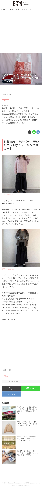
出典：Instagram (8, 194)
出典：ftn (38, 83)
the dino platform (23, 485)
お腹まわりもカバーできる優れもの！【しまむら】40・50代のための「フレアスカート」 (20, 77)
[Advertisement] (21, 32)
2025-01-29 (7, 95)
